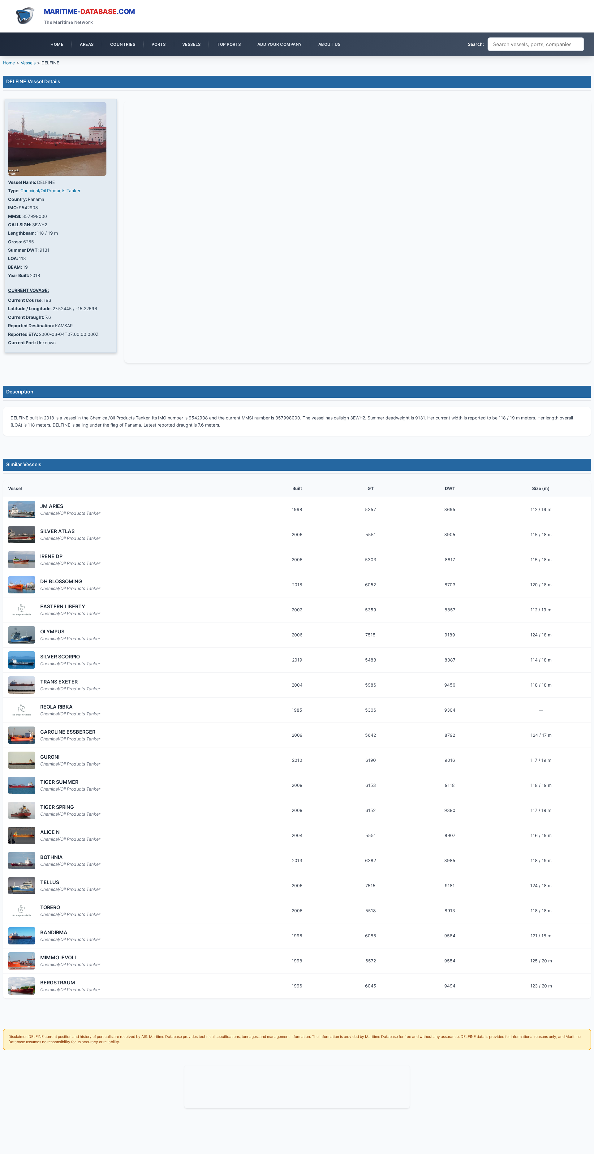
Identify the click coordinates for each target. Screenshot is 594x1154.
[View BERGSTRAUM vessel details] (21, 986)
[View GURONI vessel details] (21, 760)
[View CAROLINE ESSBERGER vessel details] (21, 735)
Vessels (28, 62)
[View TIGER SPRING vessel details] (21, 810)
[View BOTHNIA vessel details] (21, 860)
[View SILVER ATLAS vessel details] (21, 534)
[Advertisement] (297, 1085)
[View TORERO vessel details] (21, 910)
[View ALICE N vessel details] (21, 835)
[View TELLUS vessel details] (21, 885)
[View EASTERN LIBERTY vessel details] (21, 609)
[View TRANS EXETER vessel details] (21, 685)
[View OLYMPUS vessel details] (21, 635)
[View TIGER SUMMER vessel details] (21, 785)
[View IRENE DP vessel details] (21, 559)
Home (9, 62)
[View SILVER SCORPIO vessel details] (21, 660)
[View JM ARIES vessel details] (21, 509)
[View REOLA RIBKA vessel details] (21, 710)
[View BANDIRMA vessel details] (21, 935)
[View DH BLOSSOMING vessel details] (21, 584)
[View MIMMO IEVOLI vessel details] (21, 961)
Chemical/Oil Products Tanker (50, 190)
